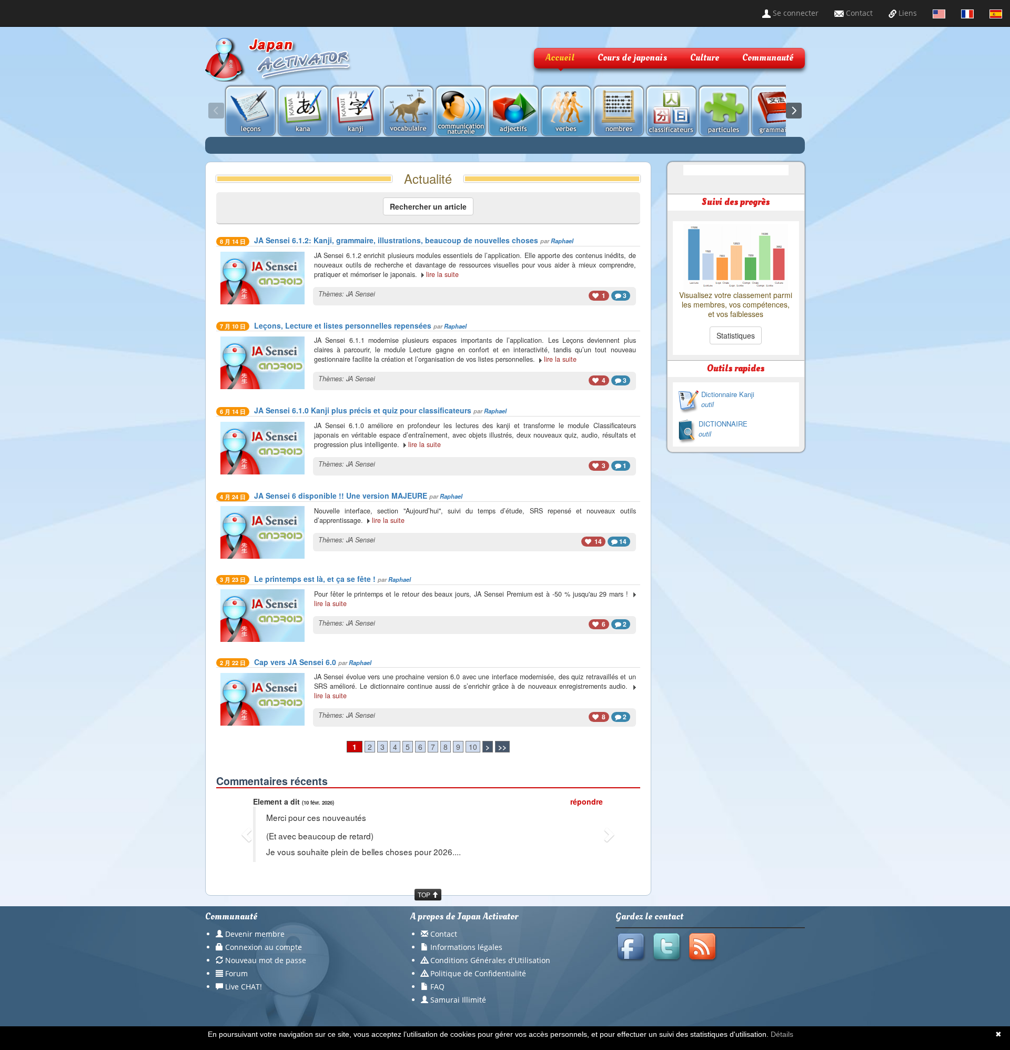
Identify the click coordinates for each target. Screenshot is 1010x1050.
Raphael (562, 240)
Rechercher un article (428, 206)
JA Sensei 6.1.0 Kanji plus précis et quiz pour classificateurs (362, 410)
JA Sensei (360, 294)
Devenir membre (255, 934)
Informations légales (466, 947)
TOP (425, 894)
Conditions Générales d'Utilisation (490, 960)
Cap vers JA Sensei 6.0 (295, 662)
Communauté (767, 57)
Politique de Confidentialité (478, 973)
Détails (782, 1034)
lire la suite (442, 274)
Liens (906, 13)
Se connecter (795, 13)
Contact (858, 13)
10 (473, 746)
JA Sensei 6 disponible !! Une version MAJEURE (340, 495)
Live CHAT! (243, 987)
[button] (248, 834)
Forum (236, 973)
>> (502, 746)
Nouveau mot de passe (265, 960)
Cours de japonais (632, 57)
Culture (704, 57)
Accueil (560, 57)
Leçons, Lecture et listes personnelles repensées (342, 325)
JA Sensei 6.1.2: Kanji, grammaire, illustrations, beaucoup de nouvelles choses (396, 240)
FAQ (437, 987)
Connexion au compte (263, 947)
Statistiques (735, 335)
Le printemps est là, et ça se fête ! (315, 578)
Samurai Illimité (458, 1000)
